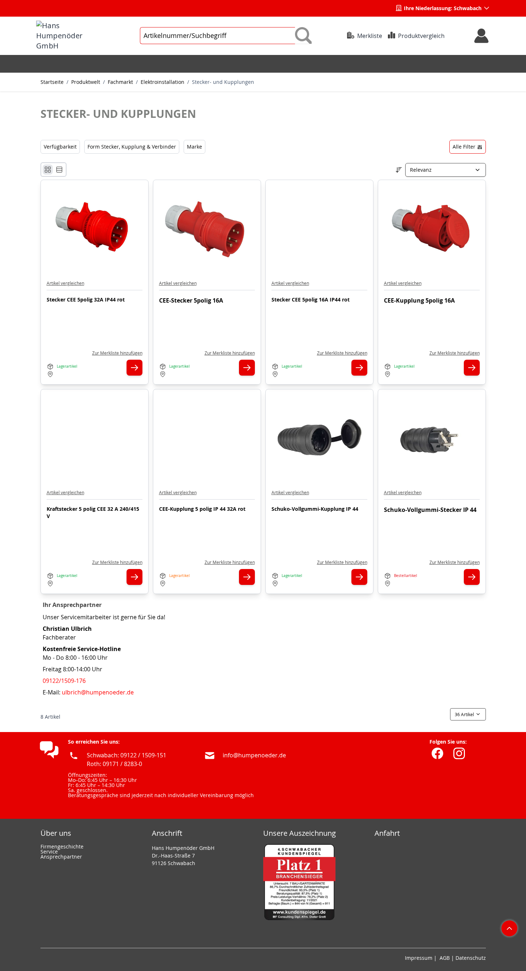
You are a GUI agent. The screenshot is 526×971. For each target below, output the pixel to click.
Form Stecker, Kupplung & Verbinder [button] (131, 146)
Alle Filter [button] (465, 146)
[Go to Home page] (70, 36)
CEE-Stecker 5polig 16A (191, 300)
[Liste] (59, 169)
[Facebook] (437, 753)
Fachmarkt (120, 81)
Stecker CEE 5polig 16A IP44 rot (310, 299)
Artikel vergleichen (65, 283)
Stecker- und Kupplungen (223, 81)
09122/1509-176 (64, 681)
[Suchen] (303, 35)
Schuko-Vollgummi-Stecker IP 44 (430, 510)
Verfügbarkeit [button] (60, 146)
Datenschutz (471, 957)
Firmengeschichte (62, 846)
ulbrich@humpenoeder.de (98, 692)
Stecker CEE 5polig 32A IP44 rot (86, 299)
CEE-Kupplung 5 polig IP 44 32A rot (202, 508)
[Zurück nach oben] (509, 928)
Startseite (52, 81)
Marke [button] (194, 146)
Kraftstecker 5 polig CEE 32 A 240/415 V (93, 512)
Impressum (418, 957)
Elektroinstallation (162, 81)
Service (49, 851)
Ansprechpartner (61, 856)
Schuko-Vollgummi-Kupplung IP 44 (314, 508)
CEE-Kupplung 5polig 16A (419, 300)
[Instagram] (459, 753)
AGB (445, 957)
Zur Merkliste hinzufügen (117, 353)
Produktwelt (85, 81)
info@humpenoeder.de (254, 755)
